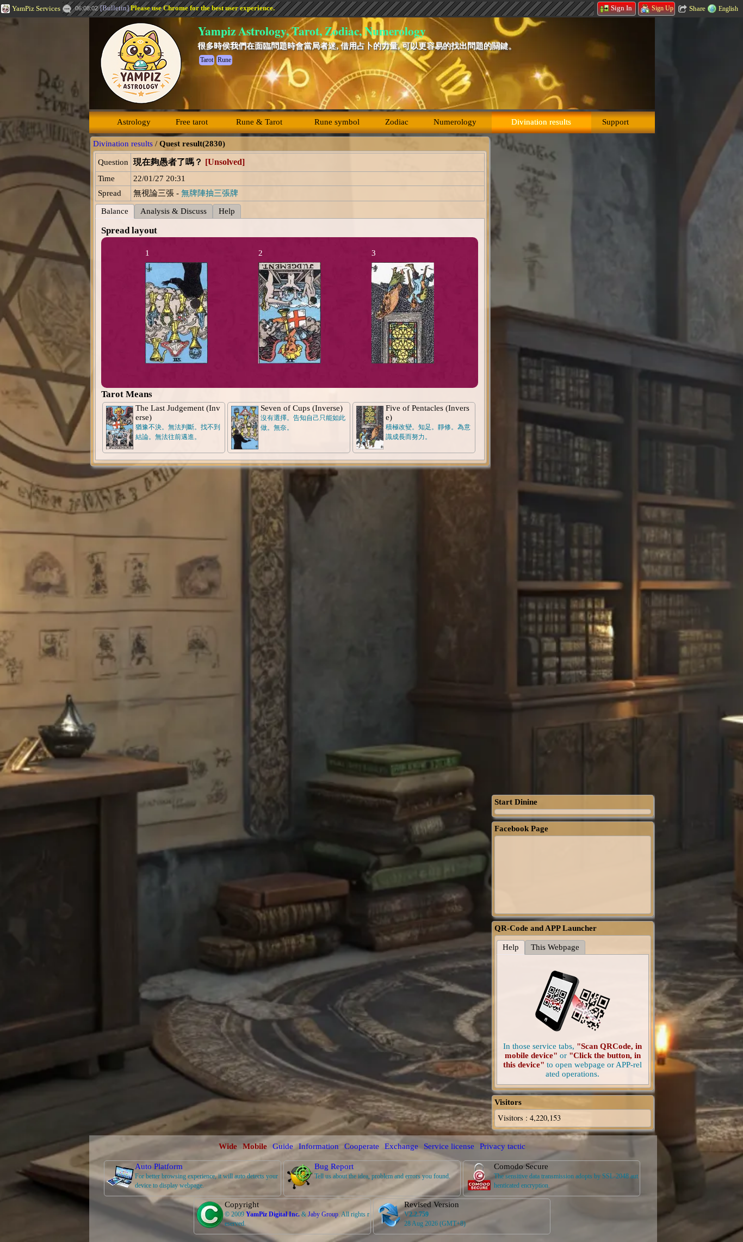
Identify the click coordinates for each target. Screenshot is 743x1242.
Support (615, 122)
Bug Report (334, 1166)
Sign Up (662, 8)
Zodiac (396, 122)
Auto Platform (159, 1166)
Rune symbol (337, 122)
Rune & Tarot (259, 122)
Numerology (455, 122)
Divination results (541, 122)
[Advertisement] (572, 300)
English (728, 9)
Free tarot (192, 122)
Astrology (134, 122)
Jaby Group (323, 1214)
